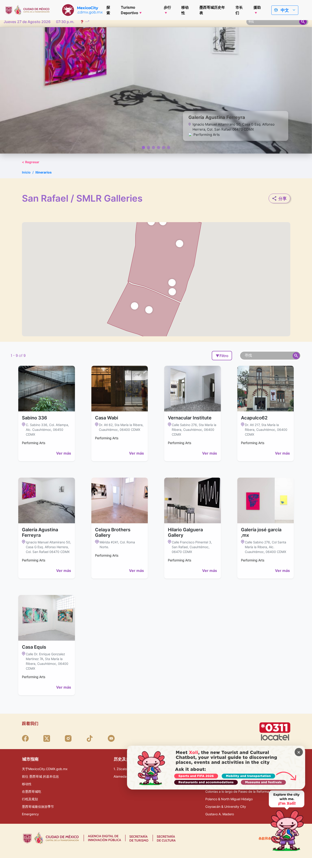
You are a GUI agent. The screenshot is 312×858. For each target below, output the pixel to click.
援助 (257, 7)
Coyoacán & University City (225, 806)
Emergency (30, 814)
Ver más (63, 453)
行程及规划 (30, 799)
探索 (108, 10)
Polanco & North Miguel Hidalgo (229, 799)
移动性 (185, 10)
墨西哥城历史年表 (212, 10)
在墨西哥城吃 (31, 791)
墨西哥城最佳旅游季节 (38, 806)
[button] (172, 282)
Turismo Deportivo (129, 10)
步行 (167, 7)
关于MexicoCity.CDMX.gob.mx (45, 769)
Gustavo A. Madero (219, 814)
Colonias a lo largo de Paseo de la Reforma (237, 791)
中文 (285, 10)
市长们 (239, 10)
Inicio (26, 172)
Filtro (222, 355)
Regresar (30, 162)
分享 (282, 198)
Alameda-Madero (126, 776)
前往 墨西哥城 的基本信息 (40, 776)
